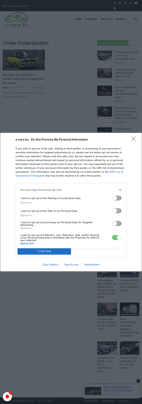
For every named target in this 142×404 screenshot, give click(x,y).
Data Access (71, 264)
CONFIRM (44, 251)
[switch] (117, 198)
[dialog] (71, 202)
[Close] (134, 139)
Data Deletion (50, 264)
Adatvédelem (92, 264)
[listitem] (71, 190)
